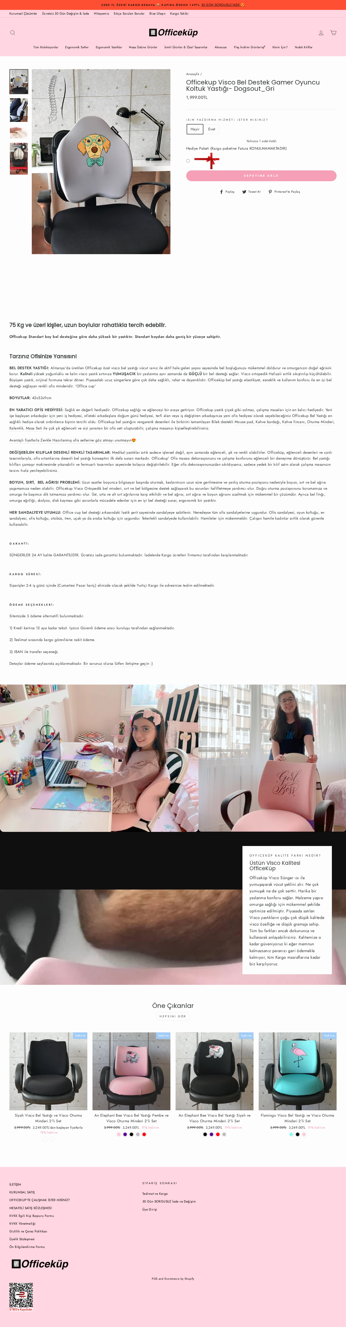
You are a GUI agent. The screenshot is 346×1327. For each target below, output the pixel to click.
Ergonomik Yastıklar (109, 47)
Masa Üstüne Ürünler (143, 47)
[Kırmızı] (144, 1134)
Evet (211, 129)
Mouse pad (244, 422)
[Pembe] (119, 1134)
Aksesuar (221, 47)
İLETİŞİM (15, 1184)
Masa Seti (34, 428)
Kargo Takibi (179, 13)
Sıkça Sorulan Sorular (129, 13)
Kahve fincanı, (294, 422)
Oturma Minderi (320, 422)
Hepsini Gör (173, 1016)
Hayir (195, 129)
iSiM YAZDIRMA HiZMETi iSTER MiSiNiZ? (227, 120)
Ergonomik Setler (77, 47)
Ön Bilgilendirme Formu (27, 1246)
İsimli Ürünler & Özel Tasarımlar (186, 47)
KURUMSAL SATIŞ (22, 1192)
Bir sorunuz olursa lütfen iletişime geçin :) (118, 663)
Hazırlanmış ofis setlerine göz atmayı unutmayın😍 (72, 440)
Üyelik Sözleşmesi (22, 1239)
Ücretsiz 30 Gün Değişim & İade (65, 13)
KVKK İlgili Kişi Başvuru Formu (31, 1215)
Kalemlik (16, 428)
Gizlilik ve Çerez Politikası (28, 1231)
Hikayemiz (101, 13)
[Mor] (125, 1134)
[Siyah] (205, 1134)
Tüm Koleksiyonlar (45, 47)
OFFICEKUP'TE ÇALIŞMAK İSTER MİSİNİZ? (39, 1200)
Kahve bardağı (268, 422)
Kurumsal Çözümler (23, 13)
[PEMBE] (304, 1134)
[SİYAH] (131, 1134)
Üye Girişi (149, 1209)
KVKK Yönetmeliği (22, 1223)
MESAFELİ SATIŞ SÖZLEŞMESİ (30, 1208)
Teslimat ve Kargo (155, 1193)
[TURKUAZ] (291, 1134)
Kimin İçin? (280, 47)
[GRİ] (138, 1134)
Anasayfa (192, 74)
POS (154, 1279)
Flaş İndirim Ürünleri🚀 (250, 47)
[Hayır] (45, 1139)
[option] (173, 5)
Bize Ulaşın (157, 13)
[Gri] (224, 1134)
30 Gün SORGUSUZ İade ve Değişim (169, 1201)
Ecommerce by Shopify (179, 1279)
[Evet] (51, 1139)
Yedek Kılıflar (304, 47)
